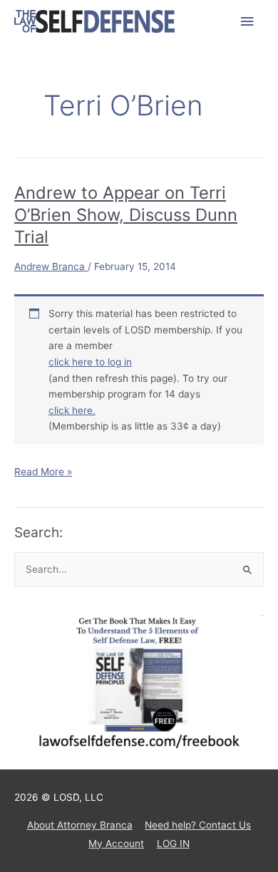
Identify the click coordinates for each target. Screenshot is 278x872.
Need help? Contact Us (198, 825)
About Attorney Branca (80, 825)
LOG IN (173, 843)
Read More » (43, 472)
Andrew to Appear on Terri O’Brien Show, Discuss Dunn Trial (125, 214)
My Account (116, 843)
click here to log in (90, 362)
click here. (72, 410)
